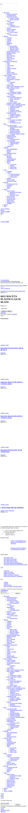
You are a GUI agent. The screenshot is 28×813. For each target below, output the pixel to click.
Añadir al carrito (6, 311)
